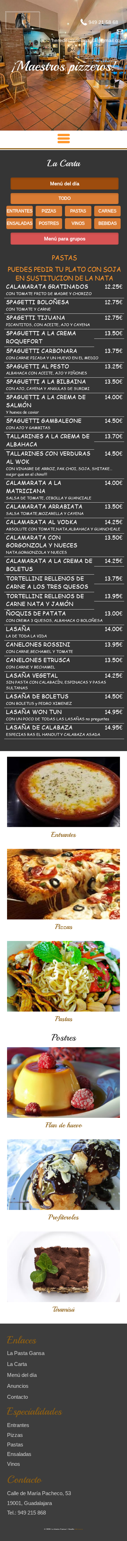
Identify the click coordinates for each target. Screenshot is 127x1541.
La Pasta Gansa (25, 1353)
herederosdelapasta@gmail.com (88, 40)
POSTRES (49, 223)
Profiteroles (63, 1217)
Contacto (17, 1396)
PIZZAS (49, 211)
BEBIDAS (107, 223)
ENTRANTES (19, 211)
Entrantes (63, 834)
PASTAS (78, 211)
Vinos (13, 1464)
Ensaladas (19, 1454)
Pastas (63, 1018)
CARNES (107, 211)
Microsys (79, 1529)
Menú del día (22, 1375)
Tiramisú (63, 1309)
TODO (65, 198)
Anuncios (18, 1386)
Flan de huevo (64, 1125)
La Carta (17, 1364)
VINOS (78, 223)
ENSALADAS (19, 223)
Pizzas (63, 926)
